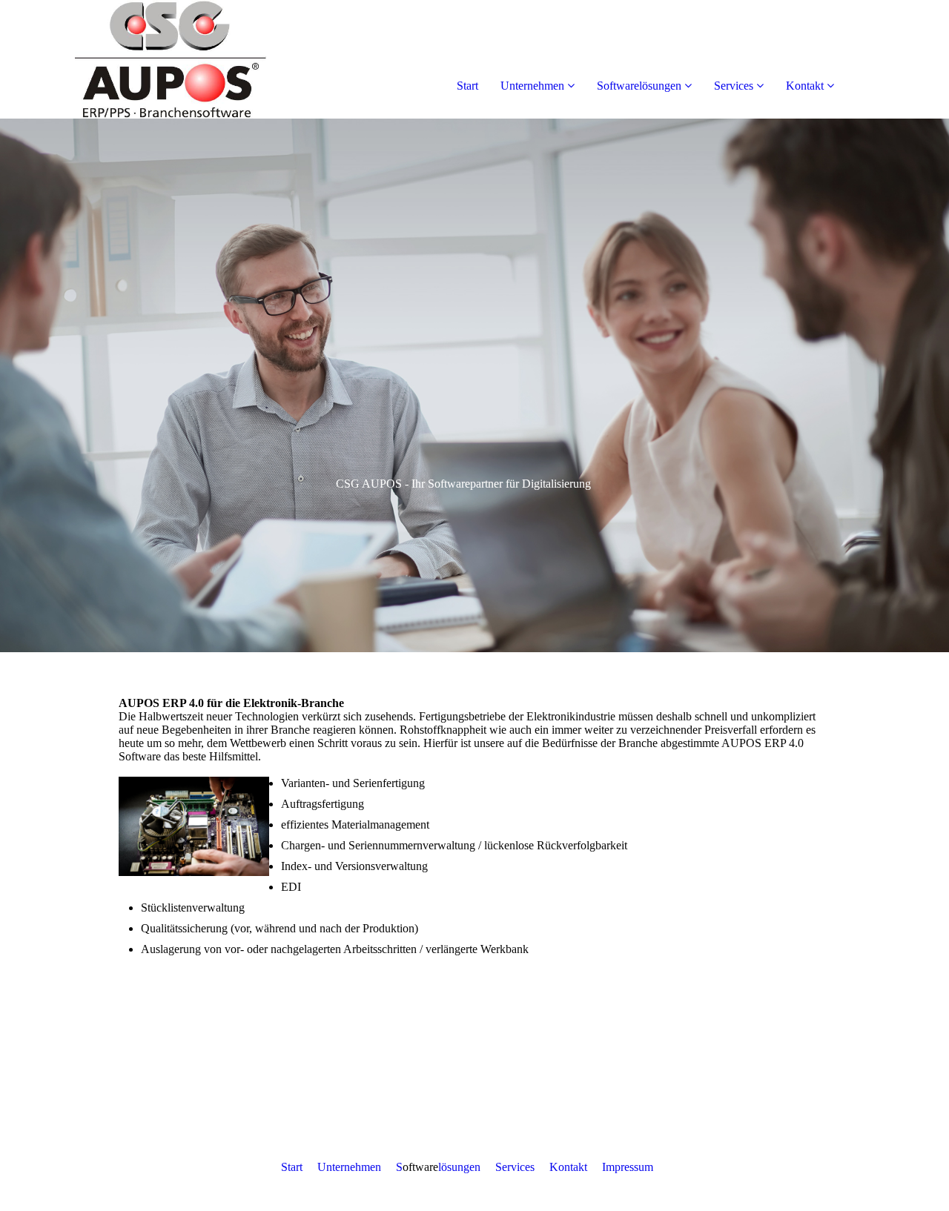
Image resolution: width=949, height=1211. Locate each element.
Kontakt (805, 85)
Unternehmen (532, 85)
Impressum (627, 1167)
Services (733, 85)
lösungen (459, 1167)
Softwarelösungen (639, 85)
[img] (170, 59)
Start (467, 85)
